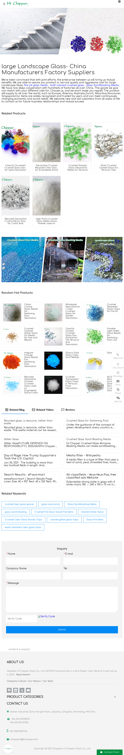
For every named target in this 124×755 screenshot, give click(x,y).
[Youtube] (28, 690)
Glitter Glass (11, 439)
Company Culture (16, 681)
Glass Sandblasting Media (81, 504)
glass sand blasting (16, 512)
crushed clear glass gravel (19, 504)
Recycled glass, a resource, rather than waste (28, 422)
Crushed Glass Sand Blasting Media (88, 439)
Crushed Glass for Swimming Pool (87, 420)
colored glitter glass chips (64, 520)
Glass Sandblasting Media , (103, 85)
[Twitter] (22, 690)
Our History (34, 681)
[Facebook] (9, 690)
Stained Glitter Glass (92, 512)
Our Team (48, 681)
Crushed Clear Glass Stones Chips (23, 520)
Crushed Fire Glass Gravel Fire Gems (53, 512)
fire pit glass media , (36, 85)
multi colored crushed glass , (67, 85)
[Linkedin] (15, 690)
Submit (62, 630)
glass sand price (50, 504)
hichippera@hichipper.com (24, 739)
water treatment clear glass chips (23, 527)
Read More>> (23, 675)
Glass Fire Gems (94, 520)
